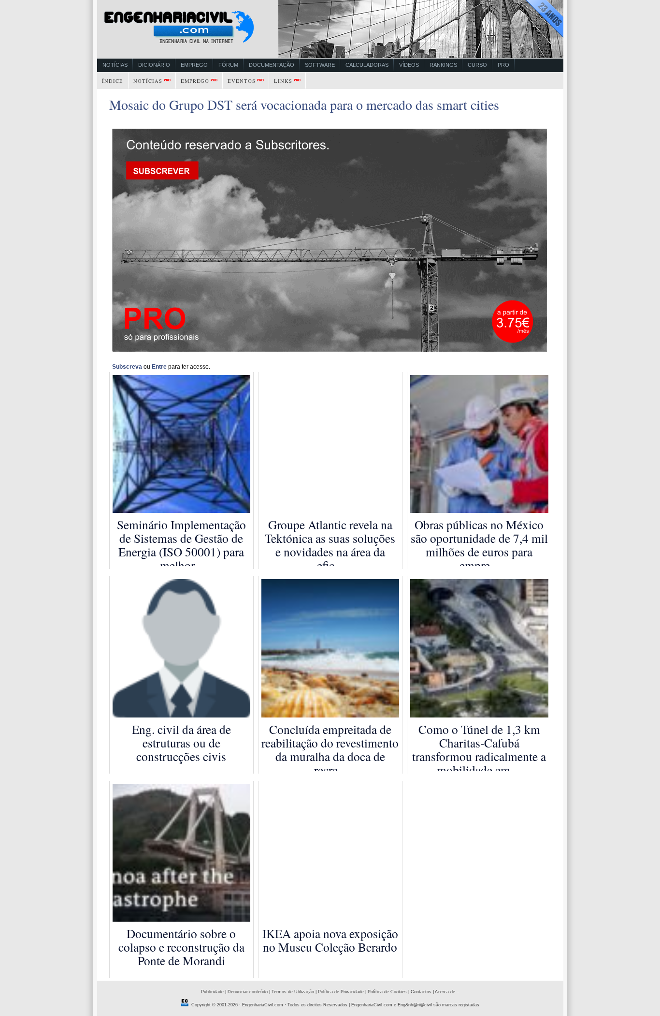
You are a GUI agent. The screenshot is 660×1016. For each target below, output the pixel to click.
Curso (477, 65)
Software (320, 65)
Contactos (421, 991)
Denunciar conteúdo (248, 991)
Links (283, 80)
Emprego (194, 65)
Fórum (228, 65)
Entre (159, 366)
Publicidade (212, 991)
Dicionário (154, 65)
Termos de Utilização (293, 991)
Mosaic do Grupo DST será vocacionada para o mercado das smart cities (304, 104)
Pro (503, 65)
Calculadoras (366, 65)
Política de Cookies (387, 991)
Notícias (115, 65)
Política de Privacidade (341, 991)
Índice (112, 80)
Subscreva (127, 366)
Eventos (242, 80)
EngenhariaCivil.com (262, 1004)
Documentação (271, 65)
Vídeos (409, 65)
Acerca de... (447, 991)
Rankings (443, 65)
